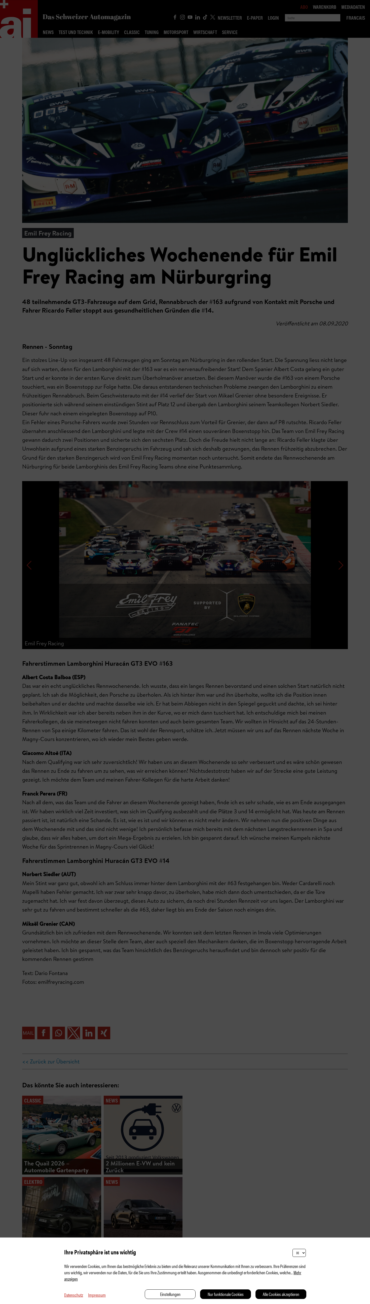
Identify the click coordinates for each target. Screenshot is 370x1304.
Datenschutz (73, 1295)
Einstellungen (170, 1294)
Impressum (97, 1295)
